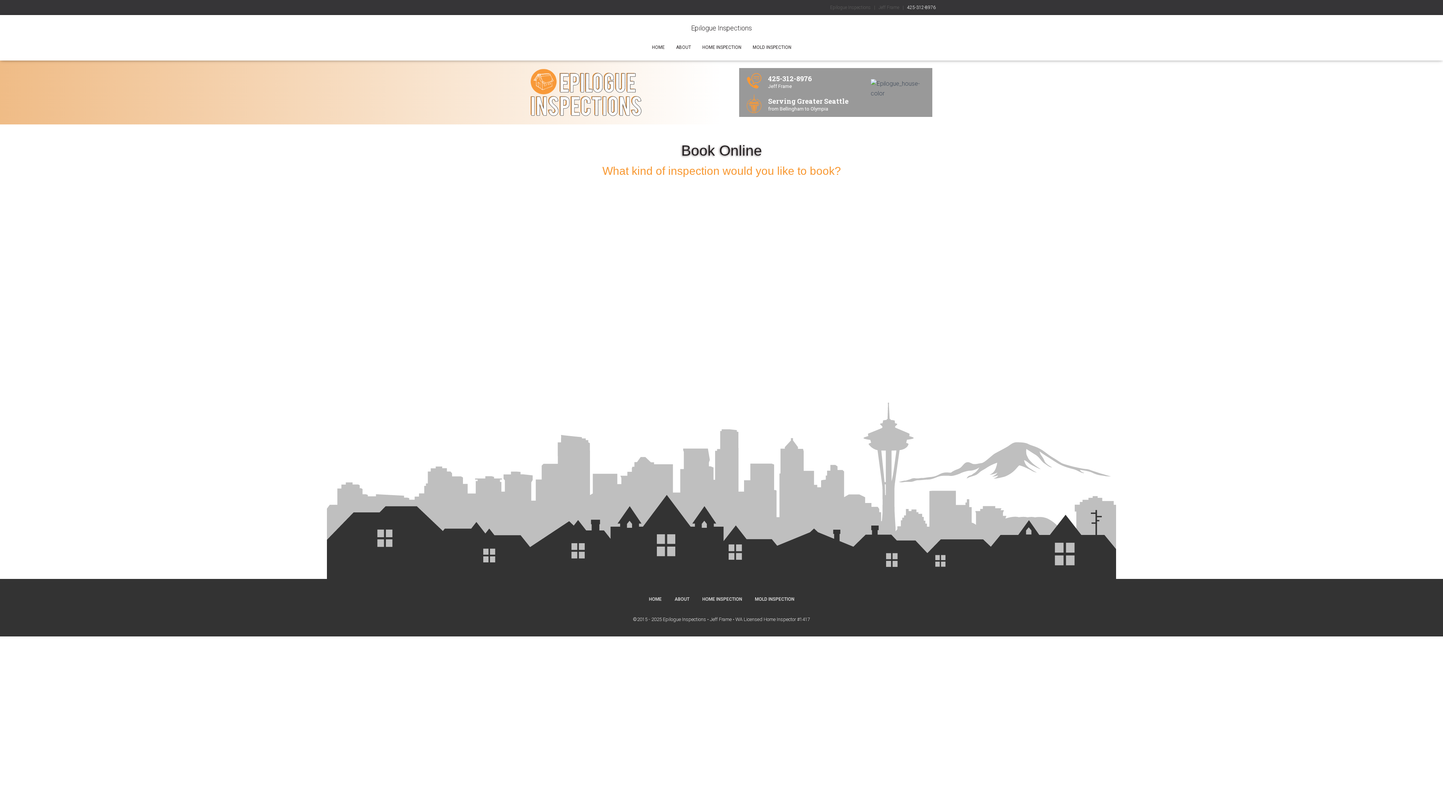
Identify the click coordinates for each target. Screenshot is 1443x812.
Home (658, 47)
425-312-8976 (921, 7)
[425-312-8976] (754, 81)
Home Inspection (721, 47)
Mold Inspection (772, 47)
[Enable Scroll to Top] (1428, 797)
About (683, 47)
